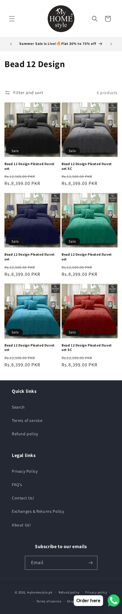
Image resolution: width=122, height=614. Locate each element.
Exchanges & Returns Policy (38, 511)
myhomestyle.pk (39, 592)
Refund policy (25, 433)
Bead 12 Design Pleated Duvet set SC (87, 166)
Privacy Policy (25, 471)
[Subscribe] (90, 563)
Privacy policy (96, 592)
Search (18, 407)
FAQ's (17, 484)
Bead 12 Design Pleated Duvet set (29, 166)
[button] (11, 18)
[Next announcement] (111, 43)
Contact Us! (23, 498)
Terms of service (27, 420)
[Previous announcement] (10, 43)
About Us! (21, 525)
